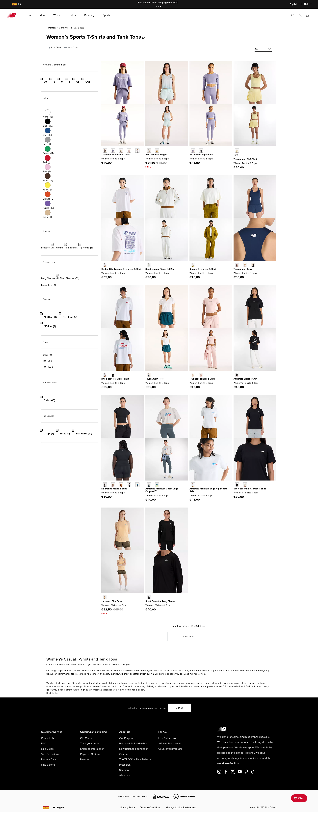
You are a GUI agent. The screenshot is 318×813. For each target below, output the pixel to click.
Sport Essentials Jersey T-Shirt (250, 488)
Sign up (179, 707)
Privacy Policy (127, 807)
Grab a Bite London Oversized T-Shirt (121, 269)
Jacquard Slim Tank (111, 601)
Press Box (125, 764)
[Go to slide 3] (161, 7)
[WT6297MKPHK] (129, 150)
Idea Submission (167, 738)
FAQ (43, 743)
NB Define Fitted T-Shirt (114, 488)
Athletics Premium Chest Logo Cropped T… (161, 490)
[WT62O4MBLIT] (193, 375)
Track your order (89, 743)
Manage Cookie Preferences (181, 807)
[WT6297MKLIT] (121, 150)
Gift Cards (86, 738)
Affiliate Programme (169, 743)
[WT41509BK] (237, 484)
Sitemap (124, 770)
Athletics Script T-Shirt (245, 378)
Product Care (48, 759)
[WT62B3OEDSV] (193, 150)
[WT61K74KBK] (253, 265)
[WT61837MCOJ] (149, 150)
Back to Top (52, 693)
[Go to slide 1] (157, 7)
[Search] (292, 15)
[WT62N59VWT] (104, 375)
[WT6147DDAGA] (193, 265)
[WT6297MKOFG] (137, 150)
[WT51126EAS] (113, 484)
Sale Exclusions (50, 754)
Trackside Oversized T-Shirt (115, 154)
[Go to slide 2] (159, 7)
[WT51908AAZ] (157, 484)
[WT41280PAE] (104, 597)
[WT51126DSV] (129, 484)
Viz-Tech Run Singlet (156, 154)
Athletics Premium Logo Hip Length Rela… (208, 490)
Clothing (63, 27)
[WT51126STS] (137, 484)
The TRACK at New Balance (135, 759)
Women (52, 27)
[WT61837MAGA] (157, 150)
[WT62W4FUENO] (237, 150)
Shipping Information (92, 749)
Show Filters (72, 47)
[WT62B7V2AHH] (193, 484)
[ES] (12, 4)
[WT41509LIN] (245, 484)
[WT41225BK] (149, 597)
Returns (84, 759)
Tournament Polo (154, 378)
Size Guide (47, 749)
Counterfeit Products (170, 749)
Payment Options (90, 754)
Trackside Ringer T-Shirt (202, 378)
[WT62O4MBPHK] (201, 375)
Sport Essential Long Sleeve (160, 601)
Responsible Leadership (133, 743)
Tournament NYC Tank (245, 159)
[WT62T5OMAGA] (149, 265)
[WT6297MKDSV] (113, 150)
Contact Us (47, 738)
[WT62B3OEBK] (201, 150)
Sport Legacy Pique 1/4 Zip (159, 269)
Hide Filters (56, 47)
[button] (300, 15)
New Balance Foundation (133, 749)
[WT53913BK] (237, 375)
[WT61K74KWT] (245, 265)
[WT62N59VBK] (113, 375)
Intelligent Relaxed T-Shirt (115, 378)
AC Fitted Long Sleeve (201, 154)
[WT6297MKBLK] (104, 150)
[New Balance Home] (13, 15)
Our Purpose (126, 738)
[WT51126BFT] (121, 484)
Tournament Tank (243, 269)
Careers (123, 754)
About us (124, 775)
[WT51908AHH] (149, 484)
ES (58, 807)
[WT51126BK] (104, 484)
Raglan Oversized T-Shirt (202, 269)
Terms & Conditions (150, 807)
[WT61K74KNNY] (237, 265)
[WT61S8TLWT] (149, 375)
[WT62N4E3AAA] (104, 265)
